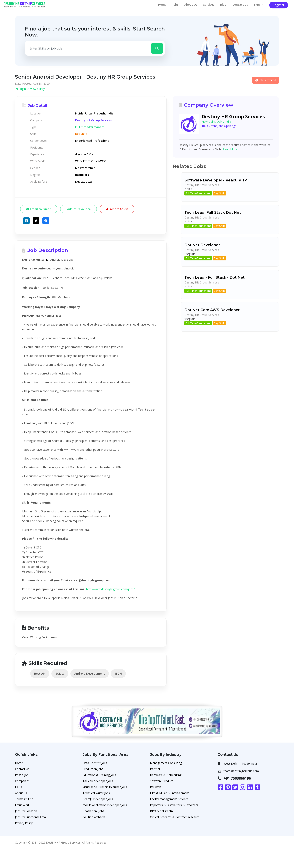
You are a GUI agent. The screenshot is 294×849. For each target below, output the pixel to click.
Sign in (258, 4)
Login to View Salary (31, 89)
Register (278, 5)
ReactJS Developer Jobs (98, 799)
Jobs (175, 4)
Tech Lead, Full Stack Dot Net (212, 212)
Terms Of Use (24, 799)
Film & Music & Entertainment (169, 793)
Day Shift (219, 193)
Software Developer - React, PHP (215, 180)
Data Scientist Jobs (95, 763)
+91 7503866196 (237, 778)
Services (208, 4)
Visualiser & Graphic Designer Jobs (105, 787)
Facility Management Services (169, 799)
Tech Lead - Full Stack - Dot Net (214, 277)
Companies (22, 781)
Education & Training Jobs (99, 775)
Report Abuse (118, 209)
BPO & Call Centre (162, 811)
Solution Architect (94, 817)
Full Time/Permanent (198, 193)
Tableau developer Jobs (98, 781)
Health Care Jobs (93, 811)
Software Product (161, 781)
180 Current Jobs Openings (219, 126)
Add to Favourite (78, 209)
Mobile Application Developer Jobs (105, 805)
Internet (155, 769)
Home (162, 4)
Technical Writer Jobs (96, 793)
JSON (118, 673)
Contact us (240, 4)
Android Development (89, 673)
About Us (190, 4)
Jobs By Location (26, 811)
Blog (223, 4)
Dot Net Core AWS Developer (212, 310)
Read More (230, 149)
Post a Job (21, 775)
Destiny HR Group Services (93, 120)
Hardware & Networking (165, 775)
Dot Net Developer (202, 245)
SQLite (59, 673)
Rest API (39, 673)
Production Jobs (93, 769)
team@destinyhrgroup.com (241, 771)
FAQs (18, 787)
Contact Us (22, 769)
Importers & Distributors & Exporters (174, 805)
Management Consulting (166, 763)
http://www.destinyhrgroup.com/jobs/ (110, 589)
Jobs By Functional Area (30, 817)
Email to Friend (40, 209)
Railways (155, 787)
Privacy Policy (24, 823)
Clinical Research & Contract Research (174, 817)
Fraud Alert (22, 805)
